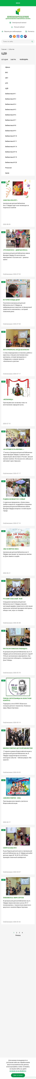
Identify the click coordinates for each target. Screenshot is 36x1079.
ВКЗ (6, 72)
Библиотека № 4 (10, 104)
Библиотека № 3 (10, 99)
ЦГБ (6, 83)
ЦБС (6, 78)
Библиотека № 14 (11, 146)
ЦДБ (6, 88)
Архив (7, 173)
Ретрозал (8, 168)
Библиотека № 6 (10, 115)
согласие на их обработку (18, 1071)
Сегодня (4, 59)
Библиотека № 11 (11, 141)
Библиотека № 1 (10, 94)
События (11, 49)
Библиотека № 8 (10, 125)
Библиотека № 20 (11, 162)
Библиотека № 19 (11, 157)
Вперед (18, 935)
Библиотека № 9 (10, 131)
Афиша (7, 67)
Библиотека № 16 (11, 152)
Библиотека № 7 (10, 120)
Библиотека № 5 (10, 109)
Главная (3, 49)
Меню (18, 3)
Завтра (13, 59)
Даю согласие (18, 1075)
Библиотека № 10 (11, 136)
